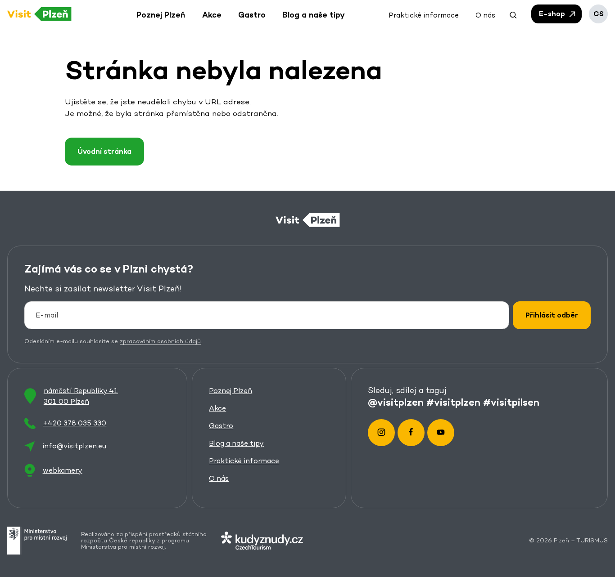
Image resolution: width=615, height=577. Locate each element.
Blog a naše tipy (236, 443)
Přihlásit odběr (551, 315)
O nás (219, 478)
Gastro (221, 425)
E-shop (553, 13)
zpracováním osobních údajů (160, 341)
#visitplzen (453, 402)
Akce (217, 408)
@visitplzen (396, 402)
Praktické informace (244, 460)
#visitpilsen (511, 402)
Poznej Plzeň (230, 390)
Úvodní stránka (104, 151)
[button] (513, 14)
